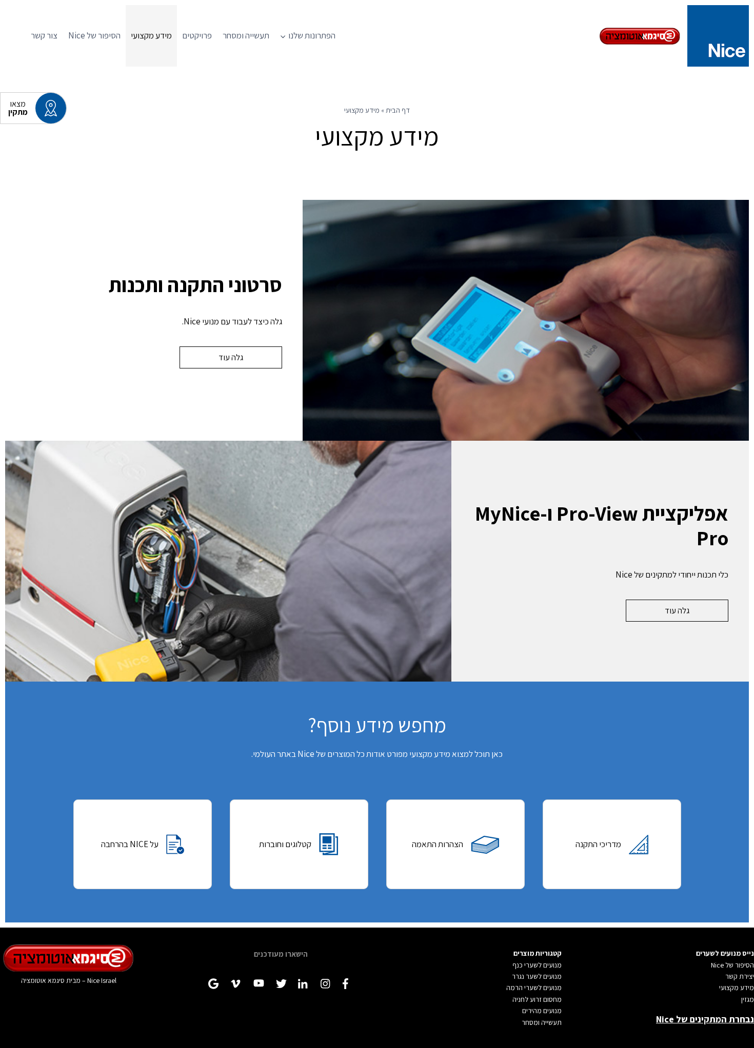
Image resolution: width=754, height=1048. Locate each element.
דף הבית (398, 110)
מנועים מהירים (542, 1010)
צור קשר (44, 35)
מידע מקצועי (151, 35)
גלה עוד (231, 357)
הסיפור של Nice (94, 35)
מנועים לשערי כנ (539, 965)
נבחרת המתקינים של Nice (705, 1019)
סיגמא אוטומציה (43, 980)
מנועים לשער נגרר (537, 976)
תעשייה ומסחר (246, 35)
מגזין (747, 999)
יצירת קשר (739, 976)
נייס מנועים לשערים (725, 953)
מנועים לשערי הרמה (534, 987)
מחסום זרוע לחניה (537, 999)
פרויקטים (197, 35)
